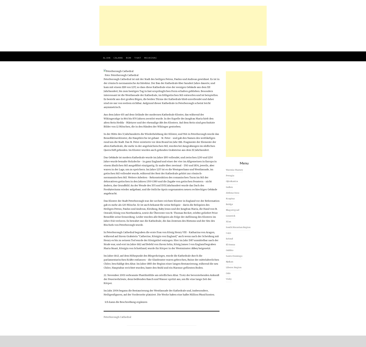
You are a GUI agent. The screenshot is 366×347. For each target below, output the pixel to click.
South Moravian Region (238, 227)
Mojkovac (150, 58)
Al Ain (106, 58)
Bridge (229, 204)
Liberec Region (233, 267)
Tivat (137, 58)
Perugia (230, 175)
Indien (229, 187)
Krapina (230, 198)
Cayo (228, 233)
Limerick (230, 216)
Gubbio (229, 250)
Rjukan (229, 261)
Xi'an (228, 221)
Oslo (228, 273)
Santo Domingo (234, 256)
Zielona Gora (232, 193)
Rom (128, 58)
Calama (118, 58)
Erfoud (229, 238)
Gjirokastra (232, 181)
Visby (229, 279)
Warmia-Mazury (234, 170)
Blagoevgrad (232, 210)
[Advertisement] (183, 26)
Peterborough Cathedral (117, 317)
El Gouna (230, 244)
